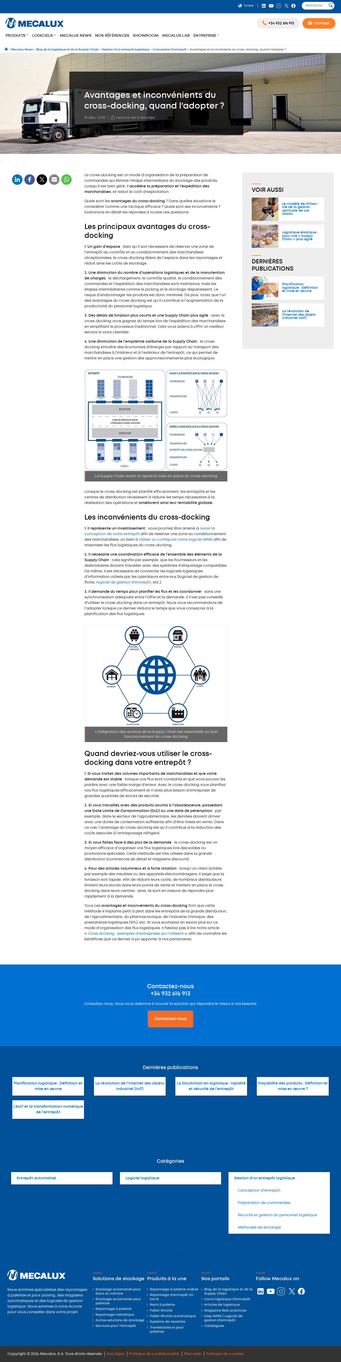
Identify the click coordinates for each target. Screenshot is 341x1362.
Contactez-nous (170, 1019)
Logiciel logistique (142, 1178)
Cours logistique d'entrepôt (227, 1299)
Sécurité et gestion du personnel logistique (277, 1215)
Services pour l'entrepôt (116, 1326)
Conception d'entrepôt (259, 1190)
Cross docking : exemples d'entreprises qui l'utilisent (136, 933)
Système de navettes (167, 1321)
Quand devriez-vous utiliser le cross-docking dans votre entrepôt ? (40, 242)
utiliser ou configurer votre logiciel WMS (175, 539)
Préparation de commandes (264, 1203)
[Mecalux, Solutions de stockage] (35, 29)
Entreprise (205, 35)
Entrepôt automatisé (36, 1178)
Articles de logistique (222, 1304)
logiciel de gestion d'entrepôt (123, 582)
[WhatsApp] (54, 182)
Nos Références (112, 35)
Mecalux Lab (176, 35)
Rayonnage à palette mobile (174, 1289)
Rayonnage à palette (114, 1309)
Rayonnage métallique (115, 1314)
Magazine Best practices (225, 1310)
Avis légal (115, 1354)
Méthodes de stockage (259, 1227)
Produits (16, 35)
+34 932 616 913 (170, 993)
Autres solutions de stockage (120, 1320)
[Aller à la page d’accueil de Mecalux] (7, 49)
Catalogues (214, 1326)
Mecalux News (75, 35)
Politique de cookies (225, 1354)
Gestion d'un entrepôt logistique (264, 1178)
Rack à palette (162, 1304)
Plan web (192, 1354)
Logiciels (43, 35)
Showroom (145, 35)
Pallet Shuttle (161, 1310)
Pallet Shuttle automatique (173, 1316)
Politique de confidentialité (154, 1354)
